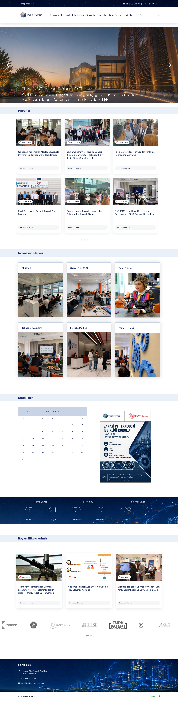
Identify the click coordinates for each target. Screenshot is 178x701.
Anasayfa (54, 15)
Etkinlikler (25, 397)
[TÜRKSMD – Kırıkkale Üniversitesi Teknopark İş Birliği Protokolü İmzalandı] (136, 191)
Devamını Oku (25, 168)
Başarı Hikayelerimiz (32, 538)
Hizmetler (102, 15)
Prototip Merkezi (78, 328)
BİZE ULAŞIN (24, 665)
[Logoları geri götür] (87, 635)
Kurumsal (65, 15)
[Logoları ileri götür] (91, 635)
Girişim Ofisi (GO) (79, 268)
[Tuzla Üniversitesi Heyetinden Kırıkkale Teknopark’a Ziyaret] (136, 132)
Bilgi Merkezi (78, 15)
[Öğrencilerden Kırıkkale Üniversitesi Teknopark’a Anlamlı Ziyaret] (87, 191)
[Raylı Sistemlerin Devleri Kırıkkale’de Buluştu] (39, 191)
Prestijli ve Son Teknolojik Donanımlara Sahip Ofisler (52, 89)
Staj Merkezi (28, 268)
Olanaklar (91, 15)
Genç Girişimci (126, 268)
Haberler (129, 15)
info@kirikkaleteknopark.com (32, 683)
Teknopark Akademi (32, 328)
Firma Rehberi (115, 15)
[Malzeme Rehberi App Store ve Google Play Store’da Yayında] (89, 567)
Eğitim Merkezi (126, 328)
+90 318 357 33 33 (28, 678)
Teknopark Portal (26, 4)
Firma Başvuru (133, 4)
